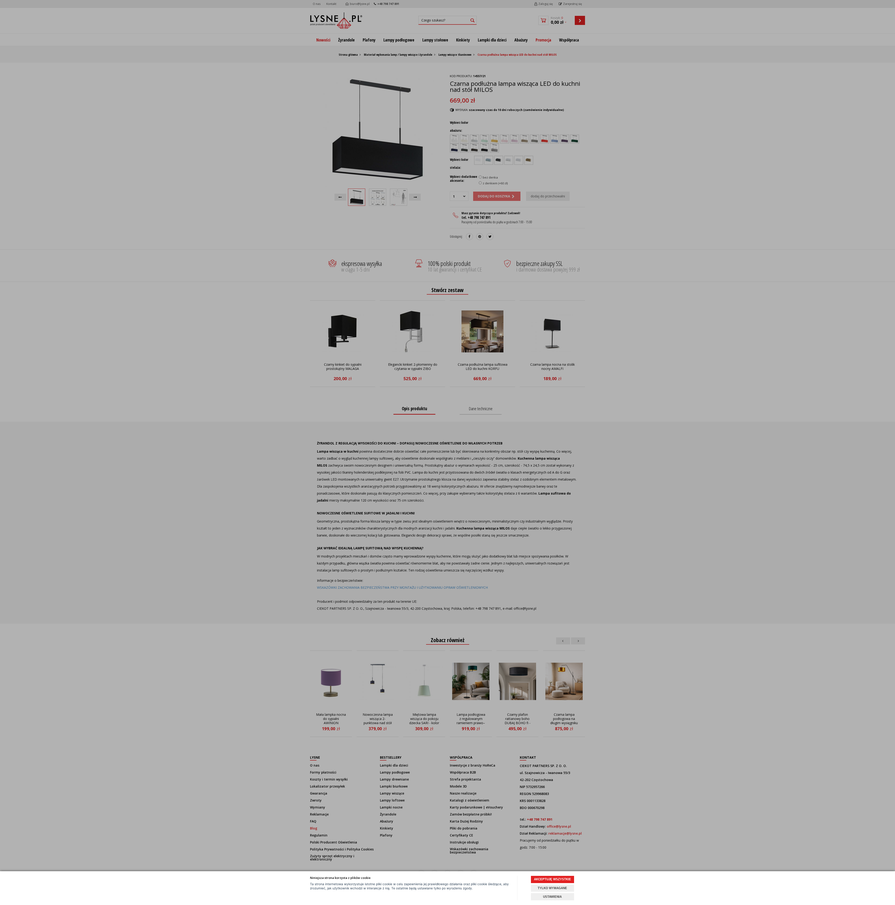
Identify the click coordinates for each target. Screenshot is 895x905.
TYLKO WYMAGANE (552, 888)
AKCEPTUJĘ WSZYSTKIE (552, 879)
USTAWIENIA (552, 896)
